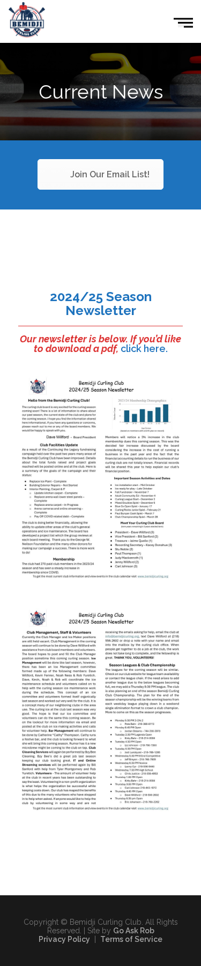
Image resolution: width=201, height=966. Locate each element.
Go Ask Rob (133, 930)
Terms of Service (131, 939)
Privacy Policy (64, 939)
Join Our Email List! (110, 174)
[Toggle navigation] (185, 23)
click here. (144, 348)
